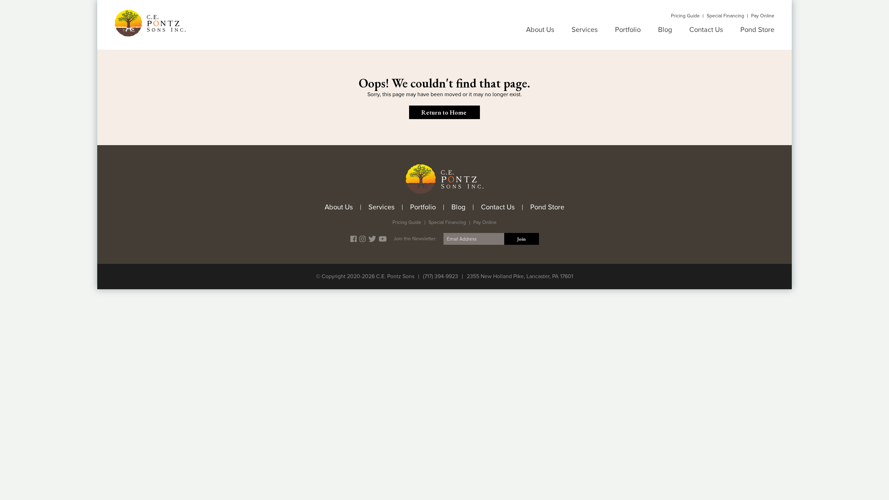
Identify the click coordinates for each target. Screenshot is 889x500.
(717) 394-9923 (440, 276)
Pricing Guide (685, 16)
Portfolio (628, 30)
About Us (540, 30)
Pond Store (757, 30)
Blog (665, 30)
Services (585, 30)
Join (521, 239)
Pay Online (762, 16)
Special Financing (725, 16)
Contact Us (706, 30)
